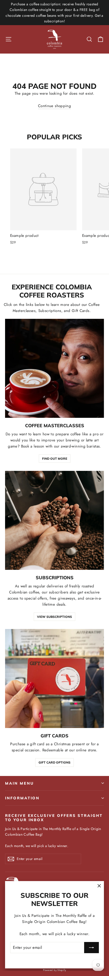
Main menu (19, 783)
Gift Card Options (54, 762)
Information (22, 798)
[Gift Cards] (54, 678)
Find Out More (54, 458)
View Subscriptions (54, 617)
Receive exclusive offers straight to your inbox (54, 817)
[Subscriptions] (54, 520)
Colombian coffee (24, 592)
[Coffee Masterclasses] (54, 368)
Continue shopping (54, 106)
